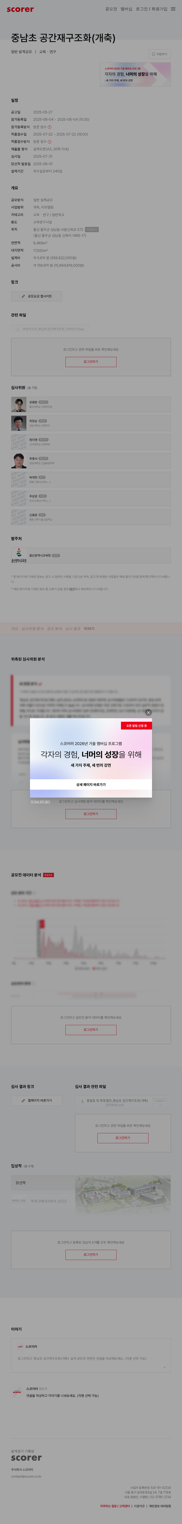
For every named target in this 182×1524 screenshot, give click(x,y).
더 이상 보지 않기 (40, 801)
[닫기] (148, 712)
